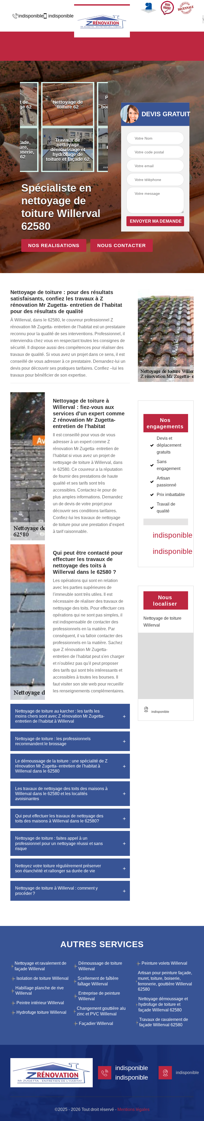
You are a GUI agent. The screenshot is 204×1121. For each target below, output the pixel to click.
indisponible (28, 16)
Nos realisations (53, 245)
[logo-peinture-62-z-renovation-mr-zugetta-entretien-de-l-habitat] (102, 20)
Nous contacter (121, 245)
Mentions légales (133, 1109)
